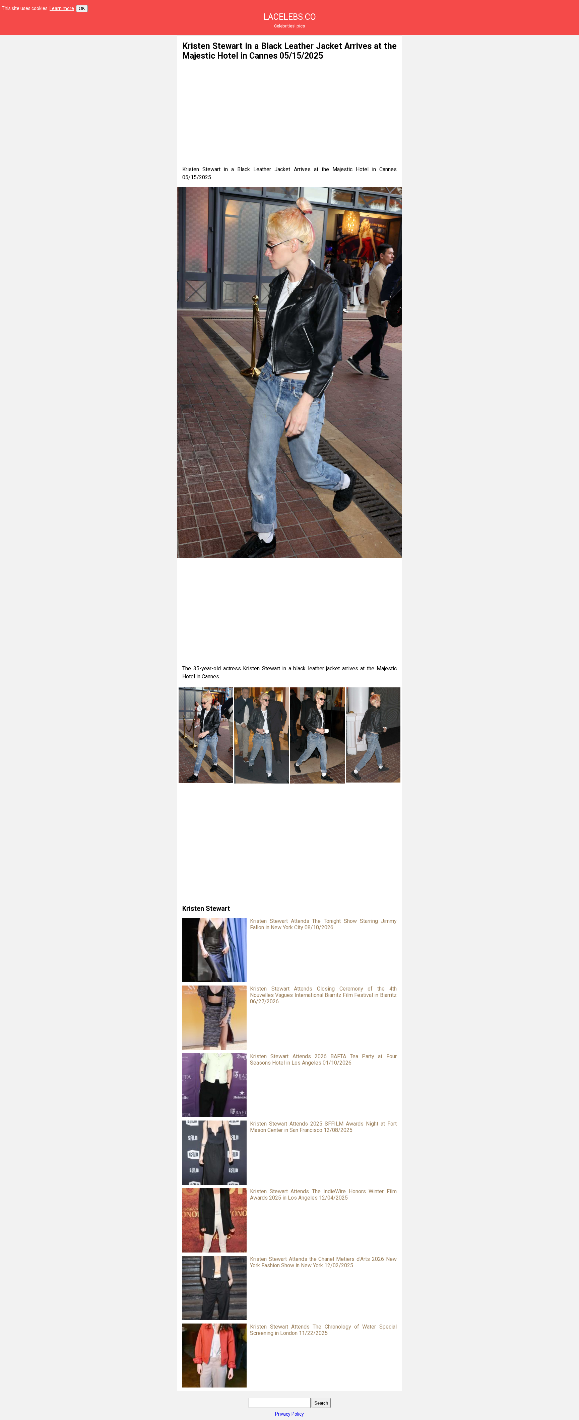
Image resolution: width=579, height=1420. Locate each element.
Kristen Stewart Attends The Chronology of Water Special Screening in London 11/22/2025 (323, 1330)
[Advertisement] (107, 82)
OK (82, 8)
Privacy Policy (289, 1414)
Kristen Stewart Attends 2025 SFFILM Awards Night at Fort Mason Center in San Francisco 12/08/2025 (323, 1127)
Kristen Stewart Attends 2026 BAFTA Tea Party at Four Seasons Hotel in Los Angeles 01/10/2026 (323, 1059)
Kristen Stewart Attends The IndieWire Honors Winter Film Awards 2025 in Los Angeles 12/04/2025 (323, 1194)
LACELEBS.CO (289, 17)
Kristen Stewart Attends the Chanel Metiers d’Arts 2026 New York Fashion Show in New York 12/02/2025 (323, 1262)
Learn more (62, 8)
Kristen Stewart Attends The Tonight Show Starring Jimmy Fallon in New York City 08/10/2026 (323, 924)
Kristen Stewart (206, 908)
